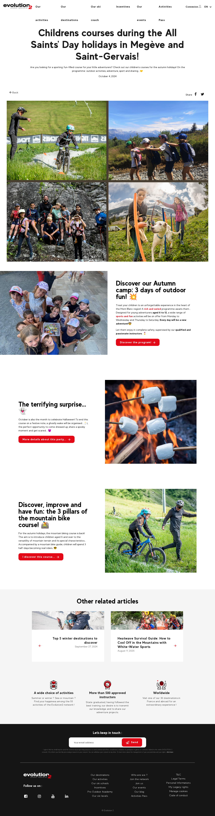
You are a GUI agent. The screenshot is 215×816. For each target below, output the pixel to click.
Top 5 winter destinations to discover (75, 640)
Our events (141, 9)
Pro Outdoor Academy (100, 791)
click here (170, 752)
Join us (139, 783)
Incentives (123, 6)
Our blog (139, 791)
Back (15, 92)
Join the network (139, 779)
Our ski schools (100, 783)
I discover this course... (39, 556)
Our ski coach (96, 9)
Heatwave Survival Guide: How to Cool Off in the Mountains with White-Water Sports (144, 642)
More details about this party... (44, 439)
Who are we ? (139, 774)
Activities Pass (165, 9)
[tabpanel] (53, 693)
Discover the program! (135, 342)
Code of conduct (178, 795)
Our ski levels (100, 795)
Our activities (41, 9)
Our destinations (69, 9)
